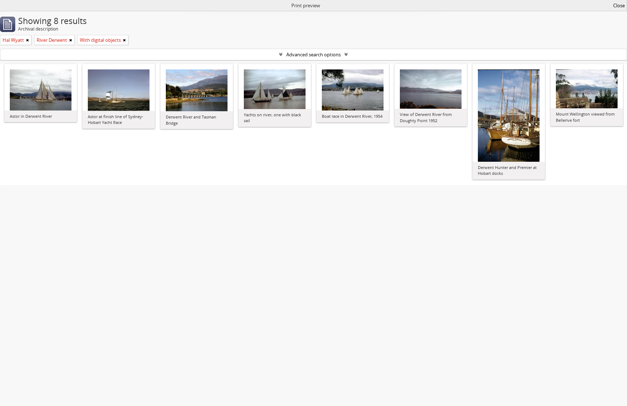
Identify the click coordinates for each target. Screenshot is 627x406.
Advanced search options (313, 54)
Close (619, 5)
